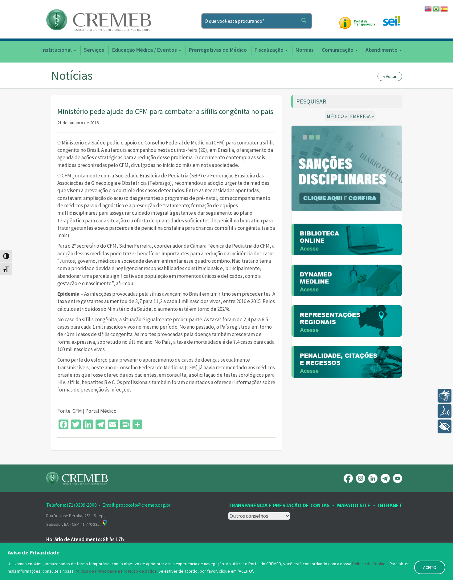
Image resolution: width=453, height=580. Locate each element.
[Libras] (444, 396)
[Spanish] (444, 8)
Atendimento (382, 49)
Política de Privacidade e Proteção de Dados (116, 571)
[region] (226, 561)
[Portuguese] (436, 8)
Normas (305, 49)
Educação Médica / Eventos (145, 49)
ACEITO (429, 567)
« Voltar (390, 76)
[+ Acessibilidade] (444, 426)
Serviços (94, 49)
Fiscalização (270, 49)
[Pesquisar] (305, 21)
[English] (428, 8)
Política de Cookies (370, 563)
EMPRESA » (362, 116)
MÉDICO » (337, 116)
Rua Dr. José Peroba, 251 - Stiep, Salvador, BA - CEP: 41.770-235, (75, 520)
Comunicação (338, 49)
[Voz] (444, 411)
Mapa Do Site (353, 505)
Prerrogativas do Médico (218, 49)
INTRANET (390, 505)
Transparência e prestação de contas (278, 505)
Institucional (57, 49)
